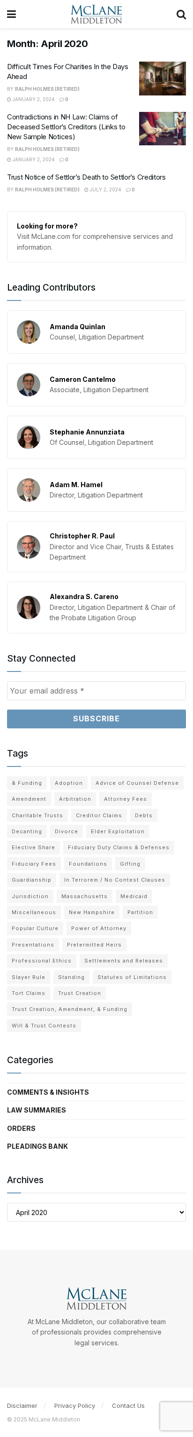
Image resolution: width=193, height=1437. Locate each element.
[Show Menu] (11, 14)
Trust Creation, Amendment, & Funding (69, 1009)
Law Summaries (36, 1110)
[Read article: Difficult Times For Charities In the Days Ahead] (162, 78)
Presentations (33, 944)
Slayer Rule (28, 977)
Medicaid (134, 896)
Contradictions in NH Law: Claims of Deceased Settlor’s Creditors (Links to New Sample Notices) (66, 126)
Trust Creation (79, 993)
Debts (144, 815)
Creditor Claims (99, 815)
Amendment (29, 799)
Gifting (130, 864)
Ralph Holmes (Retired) (47, 89)
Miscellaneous (34, 912)
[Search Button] (181, 14)
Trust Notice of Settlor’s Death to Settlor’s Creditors (86, 177)
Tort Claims (28, 993)
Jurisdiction (30, 896)
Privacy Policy (74, 1405)
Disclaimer (22, 1405)
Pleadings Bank (37, 1146)
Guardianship (32, 879)
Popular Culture (35, 928)
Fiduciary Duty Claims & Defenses (119, 847)
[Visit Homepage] (96, 14)
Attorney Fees (125, 799)
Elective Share (33, 847)
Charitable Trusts (37, 815)
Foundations (88, 864)
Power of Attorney (98, 928)
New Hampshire (92, 912)
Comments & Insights (48, 1092)
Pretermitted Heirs (94, 944)
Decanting (27, 831)
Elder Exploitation (118, 831)
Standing (71, 977)
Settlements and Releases (123, 960)
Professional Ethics (42, 960)
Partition (140, 912)
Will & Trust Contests (44, 1025)
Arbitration (75, 799)
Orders (21, 1128)
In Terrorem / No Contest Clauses (114, 879)
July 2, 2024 (105, 189)
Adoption (69, 783)
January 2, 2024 (33, 99)
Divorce (66, 831)
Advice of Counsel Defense (137, 783)
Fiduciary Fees (34, 864)
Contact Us (128, 1405)
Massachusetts (84, 896)
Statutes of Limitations (132, 977)
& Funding (27, 783)
